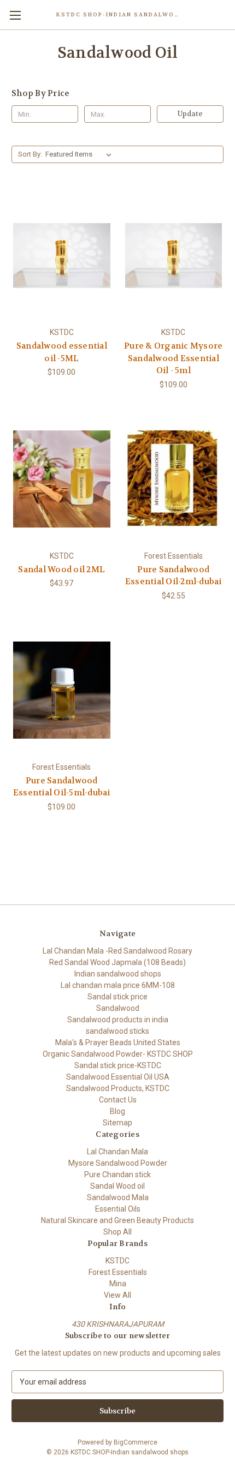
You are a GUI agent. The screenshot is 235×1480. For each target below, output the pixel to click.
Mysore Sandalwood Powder (117, 1163)
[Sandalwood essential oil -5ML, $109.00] (61, 255)
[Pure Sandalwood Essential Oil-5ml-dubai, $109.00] (61, 690)
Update (190, 113)
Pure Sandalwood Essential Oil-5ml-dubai (61, 787)
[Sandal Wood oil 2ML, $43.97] (61, 479)
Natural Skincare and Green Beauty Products (117, 1220)
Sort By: (30, 154)
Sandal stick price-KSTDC (117, 1065)
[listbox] (81, 154)
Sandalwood (117, 1008)
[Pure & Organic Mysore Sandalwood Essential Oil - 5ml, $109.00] (173, 255)
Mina (117, 1283)
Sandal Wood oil (117, 1186)
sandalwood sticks (117, 1031)
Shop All (117, 1231)
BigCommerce (135, 1442)
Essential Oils (117, 1209)
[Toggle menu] (15, 15)
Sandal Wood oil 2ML (61, 569)
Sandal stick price (117, 996)
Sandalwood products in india (117, 1019)
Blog (117, 1111)
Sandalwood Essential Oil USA (117, 1076)
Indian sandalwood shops (117, 973)
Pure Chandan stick (117, 1174)
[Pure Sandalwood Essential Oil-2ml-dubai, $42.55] (173, 479)
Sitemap (117, 1122)
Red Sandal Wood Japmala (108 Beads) (117, 962)
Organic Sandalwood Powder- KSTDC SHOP (118, 1054)
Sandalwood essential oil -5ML (61, 352)
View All (117, 1295)
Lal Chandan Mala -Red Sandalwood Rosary (117, 950)
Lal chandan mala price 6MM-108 (118, 985)
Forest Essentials (118, 1272)
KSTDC (117, 1260)
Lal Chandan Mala (117, 1151)
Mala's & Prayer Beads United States (117, 1042)
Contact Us (118, 1099)
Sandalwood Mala (118, 1197)
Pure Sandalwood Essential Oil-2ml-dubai (173, 576)
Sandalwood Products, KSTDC (117, 1088)
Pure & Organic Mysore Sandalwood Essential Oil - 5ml (173, 358)
